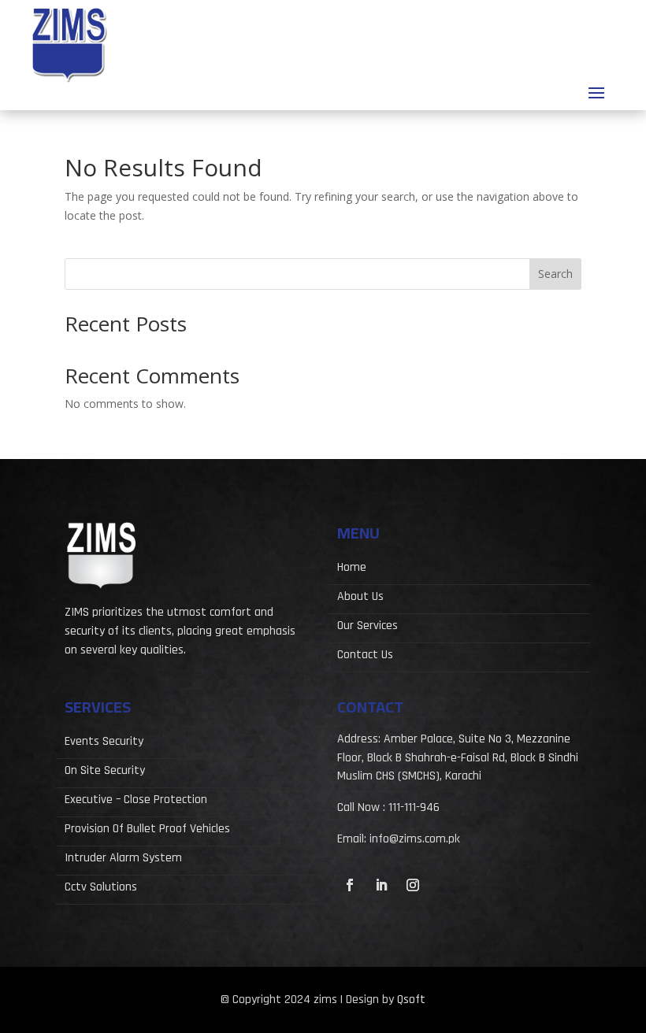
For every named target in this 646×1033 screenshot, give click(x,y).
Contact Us (365, 656)
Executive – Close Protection (136, 801)
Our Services (367, 627)
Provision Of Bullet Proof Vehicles (147, 830)
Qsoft (411, 999)
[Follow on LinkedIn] (381, 885)
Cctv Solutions (101, 888)
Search (555, 273)
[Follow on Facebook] (349, 885)
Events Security (104, 743)
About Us (360, 598)
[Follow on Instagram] (412, 885)
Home (351, 569)
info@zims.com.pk (414, 839)
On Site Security (105, 772)
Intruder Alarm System (123, 859)
